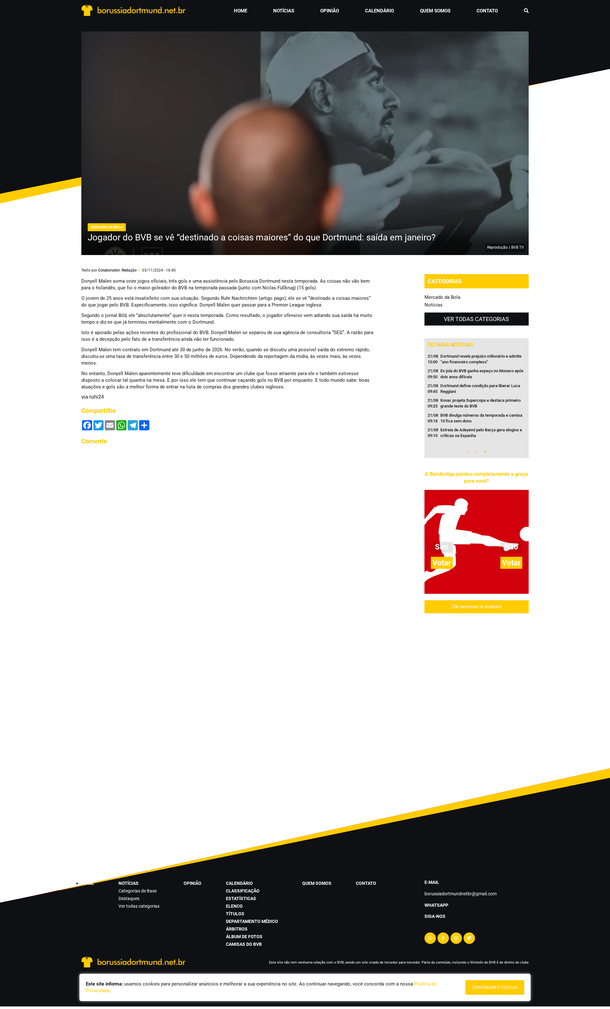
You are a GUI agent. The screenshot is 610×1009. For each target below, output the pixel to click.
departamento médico (252, 921)
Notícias (433, 305)
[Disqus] (228, 530)
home (240, 11)
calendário (379, 11)
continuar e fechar (495, 987)
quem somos (435, 11)
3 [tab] (485, 451)
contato (487, 11)
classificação (243, 890)
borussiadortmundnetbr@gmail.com (460, 893)
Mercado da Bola (442, 297)
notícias (283, 11)
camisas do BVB (244, 944)
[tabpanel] (476, 397)
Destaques (129, 898)
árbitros (236, 929)
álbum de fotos (244, 936)
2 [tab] (476, 451)
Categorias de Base (138, 890)
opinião (329, 11)
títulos (235, 913)
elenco (234, 906)
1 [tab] (468, 451)
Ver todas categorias (476, 319)
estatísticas (241, 898)
